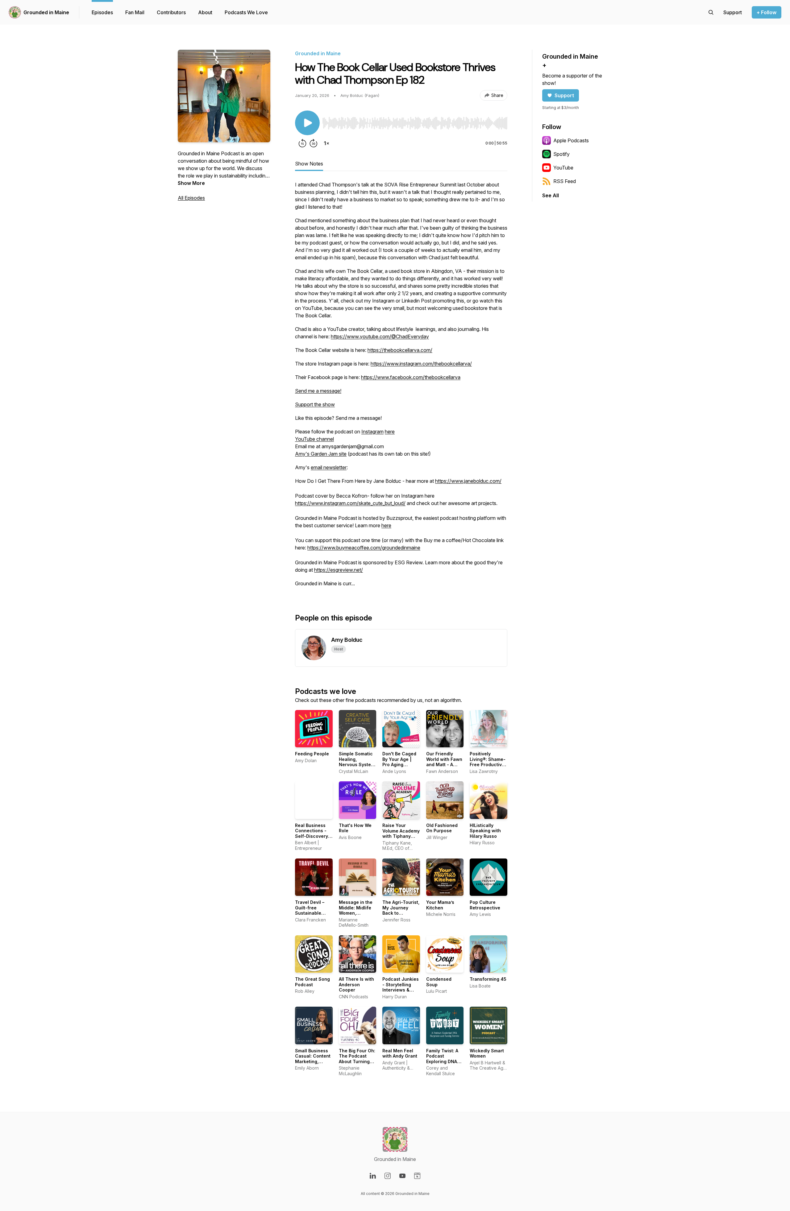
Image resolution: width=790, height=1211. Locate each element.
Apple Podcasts (571, 140)
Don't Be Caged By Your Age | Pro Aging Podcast (399, 762)
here (390, 431)
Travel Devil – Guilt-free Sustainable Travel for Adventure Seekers (309, 916)
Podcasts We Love (246, 12)
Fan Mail (134, 12)
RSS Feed (564, 181)
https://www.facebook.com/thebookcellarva (410, 377)
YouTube (563, 168)
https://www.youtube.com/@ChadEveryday (380, 336)
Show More (191, 183)
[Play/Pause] (307, 123)
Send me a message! (318, 391)
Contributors (171, 12)
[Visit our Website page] (417, 1176)
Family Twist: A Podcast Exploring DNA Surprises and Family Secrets (442, 1061)
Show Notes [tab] (309, 164)
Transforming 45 (488, 979)
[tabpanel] (401, 387)
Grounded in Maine (46, 12)
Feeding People (312, 753)
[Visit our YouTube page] (402, 1176)
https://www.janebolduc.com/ (468, 481)
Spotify (561, 154)
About (205, 12)
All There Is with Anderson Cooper (356, 984)
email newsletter (329, 467)
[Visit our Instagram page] (388, 1176)
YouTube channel (314, 439)
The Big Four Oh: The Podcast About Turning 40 (357, 1059)
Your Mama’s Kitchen (440, 905)
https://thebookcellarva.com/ (400, 350)
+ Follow (766, 12)
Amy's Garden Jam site (321, 454)
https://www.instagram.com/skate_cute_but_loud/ (350, 503)
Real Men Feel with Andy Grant (399, 1053)
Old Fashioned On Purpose (442, 828)
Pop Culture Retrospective (485, 905)
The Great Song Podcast (312, 981)
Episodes (102, 12)
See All (550, 195)
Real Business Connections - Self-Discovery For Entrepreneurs (311, 836)
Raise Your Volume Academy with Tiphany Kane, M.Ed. (401, 833)
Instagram (372, 431)
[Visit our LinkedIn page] (373, 1176)
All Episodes (191, 198)
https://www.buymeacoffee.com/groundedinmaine (363, 548)
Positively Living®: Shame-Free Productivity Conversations (488, 762)
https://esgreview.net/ (338, 570)
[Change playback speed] (326, 143)
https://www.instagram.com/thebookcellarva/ (421, 364)
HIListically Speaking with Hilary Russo (485, 831)
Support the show (315, 404)
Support (564, 95)
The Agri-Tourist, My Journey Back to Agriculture (400, 910)
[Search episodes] (711, 12)
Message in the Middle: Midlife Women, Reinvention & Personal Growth (357, 913)
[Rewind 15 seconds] (302, 143)
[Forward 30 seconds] (313, 143)
